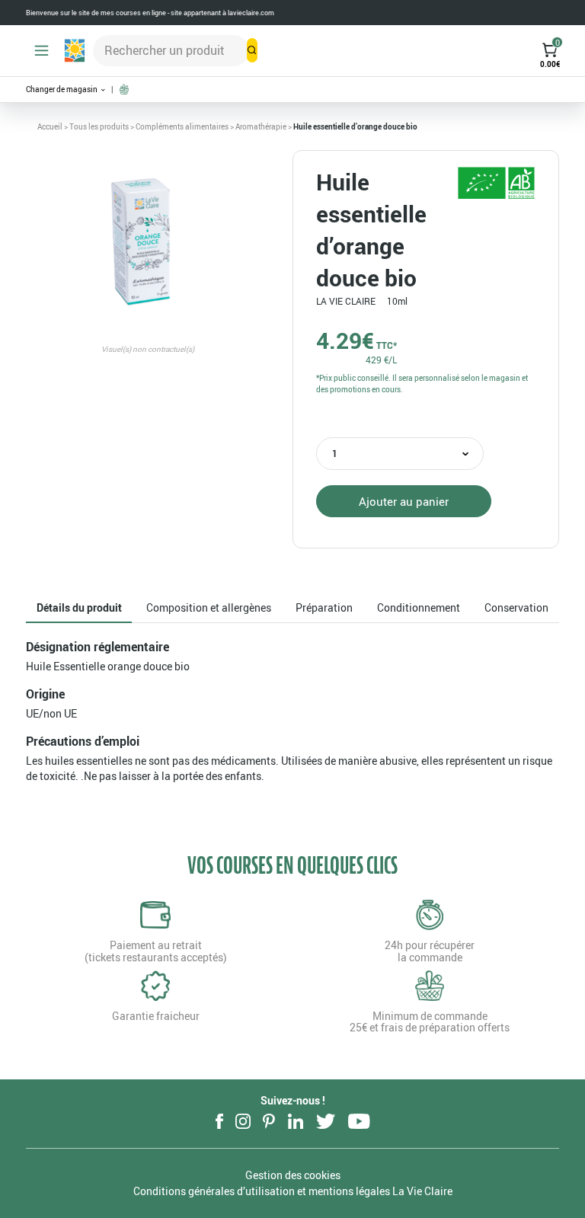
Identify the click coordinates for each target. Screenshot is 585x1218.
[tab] (79, 608)
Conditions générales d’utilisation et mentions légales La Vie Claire (292, 1191)
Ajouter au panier (404, 501)
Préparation (324, 607)
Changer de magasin (62, 89)
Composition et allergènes (208, 607)
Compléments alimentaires (182, 126)
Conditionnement (418, 607)
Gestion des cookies (292, 1175)
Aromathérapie (260, 126)
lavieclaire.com (251, 13)
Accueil (49, 126)
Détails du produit (79, 607)
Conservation (516, 607)
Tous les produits (99, 126)
